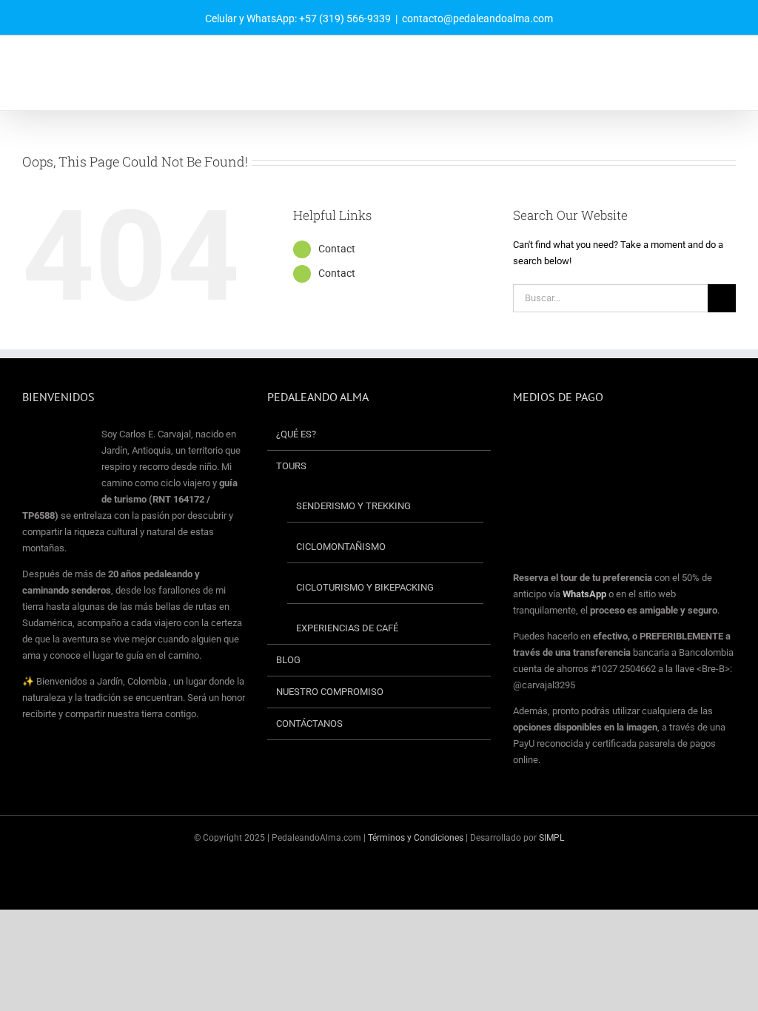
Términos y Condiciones (417, 838)
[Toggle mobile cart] (703, 62)
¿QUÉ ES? (296, 434)
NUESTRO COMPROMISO (329, 691)
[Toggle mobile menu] (730, 62)
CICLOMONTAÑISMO (341, 546)
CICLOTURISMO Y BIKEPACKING (365, 587)
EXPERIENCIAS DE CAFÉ (347, 628)
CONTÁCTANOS (309, 723)
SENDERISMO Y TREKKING (353, 505)
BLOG (288, 659)
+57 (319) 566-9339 (345, 18)
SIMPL (551, 838)
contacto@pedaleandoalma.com (477, 18)
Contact (336, 249)
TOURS (291, 465)
